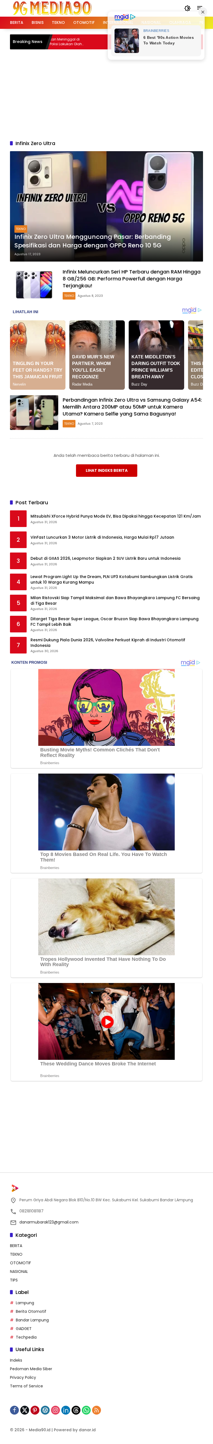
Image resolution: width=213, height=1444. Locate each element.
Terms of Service (26, 1386)
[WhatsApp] (86, 1410)
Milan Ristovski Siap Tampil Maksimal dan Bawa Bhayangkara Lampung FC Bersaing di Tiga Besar (115, 600)
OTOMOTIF (20, 1263)
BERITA (16, 1245)
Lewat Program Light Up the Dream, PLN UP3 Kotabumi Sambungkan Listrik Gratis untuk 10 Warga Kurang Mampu (112, 579)
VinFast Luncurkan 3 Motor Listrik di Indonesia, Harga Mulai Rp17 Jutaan (102, 537)
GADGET (24, 1328)
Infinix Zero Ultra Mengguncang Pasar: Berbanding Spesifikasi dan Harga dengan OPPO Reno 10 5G (92, 241)
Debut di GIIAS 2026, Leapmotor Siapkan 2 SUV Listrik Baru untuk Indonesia (106, 558)
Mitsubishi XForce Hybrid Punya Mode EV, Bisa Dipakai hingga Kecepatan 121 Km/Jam (116, 516)
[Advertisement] (111, 94)
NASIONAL (19, 1271)
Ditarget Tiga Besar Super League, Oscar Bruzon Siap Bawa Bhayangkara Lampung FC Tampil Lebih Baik (115, 621)
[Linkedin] (65, 1410)
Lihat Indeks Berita (107, 470)
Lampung (25, 1303)
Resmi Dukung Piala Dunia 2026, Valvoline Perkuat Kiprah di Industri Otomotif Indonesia (108, 642)
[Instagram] (55, 1410)
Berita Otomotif (31, 1311)
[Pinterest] (35, 1410)
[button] (187, 8)
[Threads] (76, 1410)
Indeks (16, 1360)
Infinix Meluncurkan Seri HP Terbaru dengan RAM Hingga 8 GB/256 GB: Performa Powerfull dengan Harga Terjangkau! (132, 278)
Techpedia (26, 1337)
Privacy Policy (23, 1377)
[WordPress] (45, 1410)
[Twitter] (24, 1410)
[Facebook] (14, 1410)
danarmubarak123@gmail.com (48, 1222)
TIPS (14, 1280)
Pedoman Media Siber (31, 1369)
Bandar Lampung (32, 1320)
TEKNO (21, 229)
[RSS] (96, 1410)
